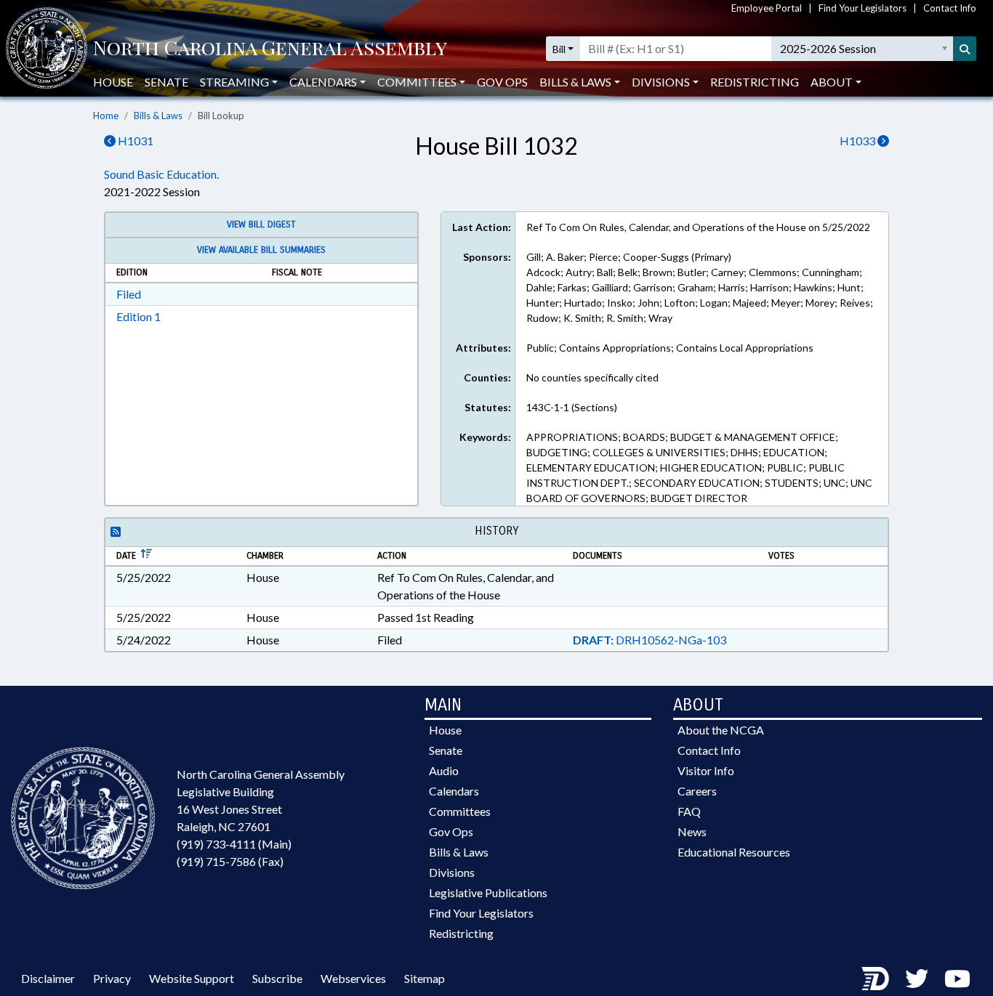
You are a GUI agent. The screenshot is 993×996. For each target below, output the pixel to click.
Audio (444, 770)
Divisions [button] (661, 82)
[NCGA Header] (270, 49)
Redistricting (754, 82)
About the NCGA (721, 730)
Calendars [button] (323, 82)
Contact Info (949, 8)
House (113, 82)
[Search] (964, 48)
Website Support (191, 978)
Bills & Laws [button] (575, 82)
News (692, 831)
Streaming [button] (234, 82)
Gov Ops (502, 82)
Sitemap (424, 978)
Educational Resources (734, 852)
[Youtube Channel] (957, 978)
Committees (460, 811)
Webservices (353, 978)
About (832, 82)
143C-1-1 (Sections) (571, 407)
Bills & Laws (158, 115)
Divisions (452, 872)
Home (105, 115)
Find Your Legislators (862, 8)
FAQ (689, 811)
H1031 (134, 140)
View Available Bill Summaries (261, 250)
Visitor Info (706, 770)
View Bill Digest (261, 224)
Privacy (112, 978)
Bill (559, 49)
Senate (166, 82)
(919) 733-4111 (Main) (234, 844)
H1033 (858, 140)
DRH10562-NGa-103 (649, 640)
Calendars (454, 791)
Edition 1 (138, 316)
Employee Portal (766, 8)
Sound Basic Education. (161, 174)
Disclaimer (48, 978)
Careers (697, 791)
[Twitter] (916, 978)
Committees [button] (417, 82)
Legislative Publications (488, 892)
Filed (128, 294)
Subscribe (277, 978)
